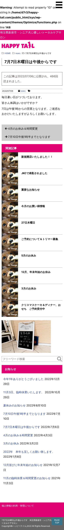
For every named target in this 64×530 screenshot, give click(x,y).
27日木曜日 (28, 222)
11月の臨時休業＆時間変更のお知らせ (27, 478)
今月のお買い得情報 (33, 206)
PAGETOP (57, 521)
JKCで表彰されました (34, 173)
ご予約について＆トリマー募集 (39, 239)
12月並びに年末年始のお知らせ (23, 465)
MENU (59, 5)
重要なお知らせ (30, 189)
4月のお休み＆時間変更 (23, 128)
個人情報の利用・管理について (18, 505)
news (23, 91)
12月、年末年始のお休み (36, 272)
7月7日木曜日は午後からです (21, 427)
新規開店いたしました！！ (37, 156)
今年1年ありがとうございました (23, 379)
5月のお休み (28, 255)
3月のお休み (28, 288)
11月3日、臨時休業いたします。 (23, 392)
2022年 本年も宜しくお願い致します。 (29, 451)
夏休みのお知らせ (14, 405)
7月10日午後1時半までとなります (29, 136)
